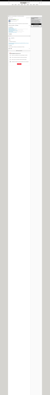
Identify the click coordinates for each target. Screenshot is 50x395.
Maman (28, 4)
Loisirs (34, 0)
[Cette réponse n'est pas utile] (11, 48)
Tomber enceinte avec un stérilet (13, 32)
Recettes (16, 0)
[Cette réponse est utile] (9, 48)
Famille (26, 0)
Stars (32, 0)
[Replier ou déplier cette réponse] (29, 36)
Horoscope (37, 0)
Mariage (24, 0)
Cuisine (14, 0)
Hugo (39, 0)
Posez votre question (12, 25)
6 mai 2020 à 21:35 (15, 21)
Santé (28, 0)
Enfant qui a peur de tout (12, 29)
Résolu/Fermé (17, 19)
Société (30, 0)
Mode (10, 0)
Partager (17, 25)
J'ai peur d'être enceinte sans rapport (13, 30)
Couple (19, 4)
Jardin (20, 0)
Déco (18, 0)
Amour (22, 0)
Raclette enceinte (11, 31)
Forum (41, 0)
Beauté (12, 0)
